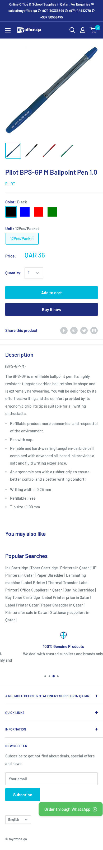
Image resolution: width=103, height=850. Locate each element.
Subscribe (22, 794)
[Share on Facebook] (64, 330)
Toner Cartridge (44, 567)
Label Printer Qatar (22, 605)
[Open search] (72, 30)
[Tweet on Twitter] (84, 330)
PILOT (10, 184)
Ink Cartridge (16, 567)
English (13, 819)
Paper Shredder (50, 575)
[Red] (38, 212)
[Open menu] (8, 30)
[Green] (52, 212)
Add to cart (51, 292)
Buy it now (51, 309)
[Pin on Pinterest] (74, 330)
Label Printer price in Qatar (66, 597)
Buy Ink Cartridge (79, 590)
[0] (93, 30)
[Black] (11, 212)
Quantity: (13, 272)
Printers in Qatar (74, 567)
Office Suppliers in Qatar (41, 590)
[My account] (82, 30)
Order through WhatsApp (67, 809)
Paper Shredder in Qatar (62, 605)
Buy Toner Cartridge (22, 597)
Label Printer (33, 582)
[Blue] (25, 212)
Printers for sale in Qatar (26, 612)
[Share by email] (94, 330)
